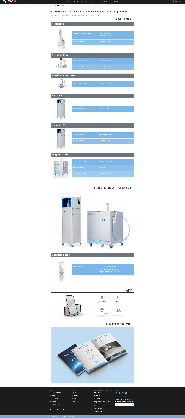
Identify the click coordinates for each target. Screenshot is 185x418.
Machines (106, 1)
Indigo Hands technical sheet (109, 272)
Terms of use (97, 395)
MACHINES (55, 15)
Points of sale (75, 401)
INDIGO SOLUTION (85, 15)
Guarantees (97, 398)
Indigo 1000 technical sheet (108, 269)
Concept (75, 1)
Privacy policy (97, 392)
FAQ (95, 405)
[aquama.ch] (10, 1)
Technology (75, 395)
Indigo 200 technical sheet (108, 266)
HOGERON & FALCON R (68, 15)
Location (92, 1)
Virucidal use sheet (105, 66)
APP (94, 15)
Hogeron (102, 167)
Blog (98, 1)
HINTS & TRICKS (103, 15)
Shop (68, 1)
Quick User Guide (105, 36)
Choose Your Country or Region (58, 409)
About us (84, 1)
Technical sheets (104, 108)
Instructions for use (105, 60)
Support (115, 1)
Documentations (98, 411)
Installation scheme (105, 173)
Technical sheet (104, 42)
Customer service (98, 408)
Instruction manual (105, 33)
